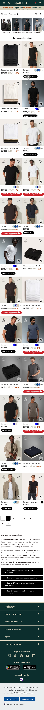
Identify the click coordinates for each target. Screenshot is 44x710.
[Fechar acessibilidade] (42, 25)
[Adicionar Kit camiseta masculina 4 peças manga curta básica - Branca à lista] (40, 280)
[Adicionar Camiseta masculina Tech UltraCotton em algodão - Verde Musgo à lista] (18, 438)
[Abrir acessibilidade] (40, 29)
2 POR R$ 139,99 (28, 233)
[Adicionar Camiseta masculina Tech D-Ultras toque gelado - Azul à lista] (40, 319)
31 (3, 523)
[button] (14, 704)
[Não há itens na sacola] (40, 3)
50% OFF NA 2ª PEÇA (30, 76)
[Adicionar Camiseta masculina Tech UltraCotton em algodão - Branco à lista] (40, 123)
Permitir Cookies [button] (11, 699)
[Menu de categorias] (3, 3)
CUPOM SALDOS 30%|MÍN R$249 (11, 194)
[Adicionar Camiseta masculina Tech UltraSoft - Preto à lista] (18, 398)
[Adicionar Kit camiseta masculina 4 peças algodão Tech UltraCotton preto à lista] (18, 359)
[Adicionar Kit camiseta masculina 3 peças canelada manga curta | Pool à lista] (18, 83)
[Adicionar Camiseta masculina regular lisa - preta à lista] (40, 476)
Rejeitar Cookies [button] (27, 699)
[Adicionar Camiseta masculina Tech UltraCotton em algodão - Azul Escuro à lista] (40, 201)
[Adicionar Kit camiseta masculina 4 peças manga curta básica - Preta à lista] (18, 44)
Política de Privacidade (23, 693)
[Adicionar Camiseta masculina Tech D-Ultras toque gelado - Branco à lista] (18, 240)
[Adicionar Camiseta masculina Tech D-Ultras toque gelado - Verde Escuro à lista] (40, 398)
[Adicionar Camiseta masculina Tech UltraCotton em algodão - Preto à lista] (40, 44)
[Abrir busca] (9, 3)
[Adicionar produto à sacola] (19, 65)
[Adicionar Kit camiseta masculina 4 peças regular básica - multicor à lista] (18, 123)
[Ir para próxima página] (8, 523)
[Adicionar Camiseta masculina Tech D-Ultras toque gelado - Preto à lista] (40, 83)
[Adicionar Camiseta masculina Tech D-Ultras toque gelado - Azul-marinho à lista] (18, 319)
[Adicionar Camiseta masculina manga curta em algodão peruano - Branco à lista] (18, 476)
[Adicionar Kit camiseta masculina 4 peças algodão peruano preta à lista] (40, 240)
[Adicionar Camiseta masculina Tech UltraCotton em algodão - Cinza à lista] (40, 359)
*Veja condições (22, 9)
